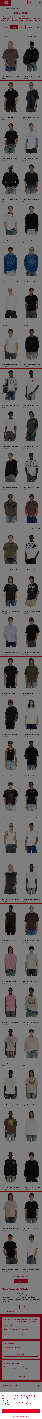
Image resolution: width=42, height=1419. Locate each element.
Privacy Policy (26, 1403)
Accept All (21, 1411)
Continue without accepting (21, 1416)
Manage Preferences (8, 1403)
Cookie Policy (6, 1405)
